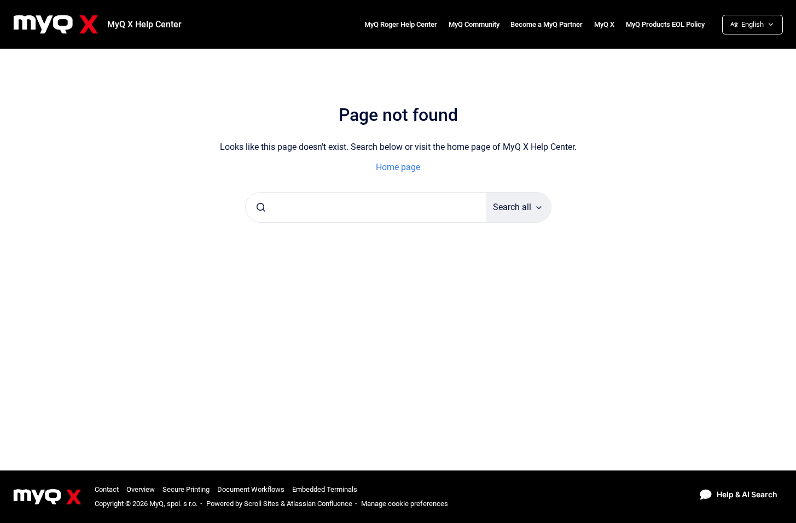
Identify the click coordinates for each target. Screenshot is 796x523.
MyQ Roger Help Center (400, 24)
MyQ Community (474, 24)
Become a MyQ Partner (546, 24)
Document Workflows (250, 489)
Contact (107, 489)
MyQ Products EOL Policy (665, 24)
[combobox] (366, 207)
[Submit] (261, 207)
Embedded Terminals (324, 489)
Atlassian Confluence (319, 503)
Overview (140, 489)
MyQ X (604, 24)
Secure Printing (186, 489)
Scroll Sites (261, 503)
